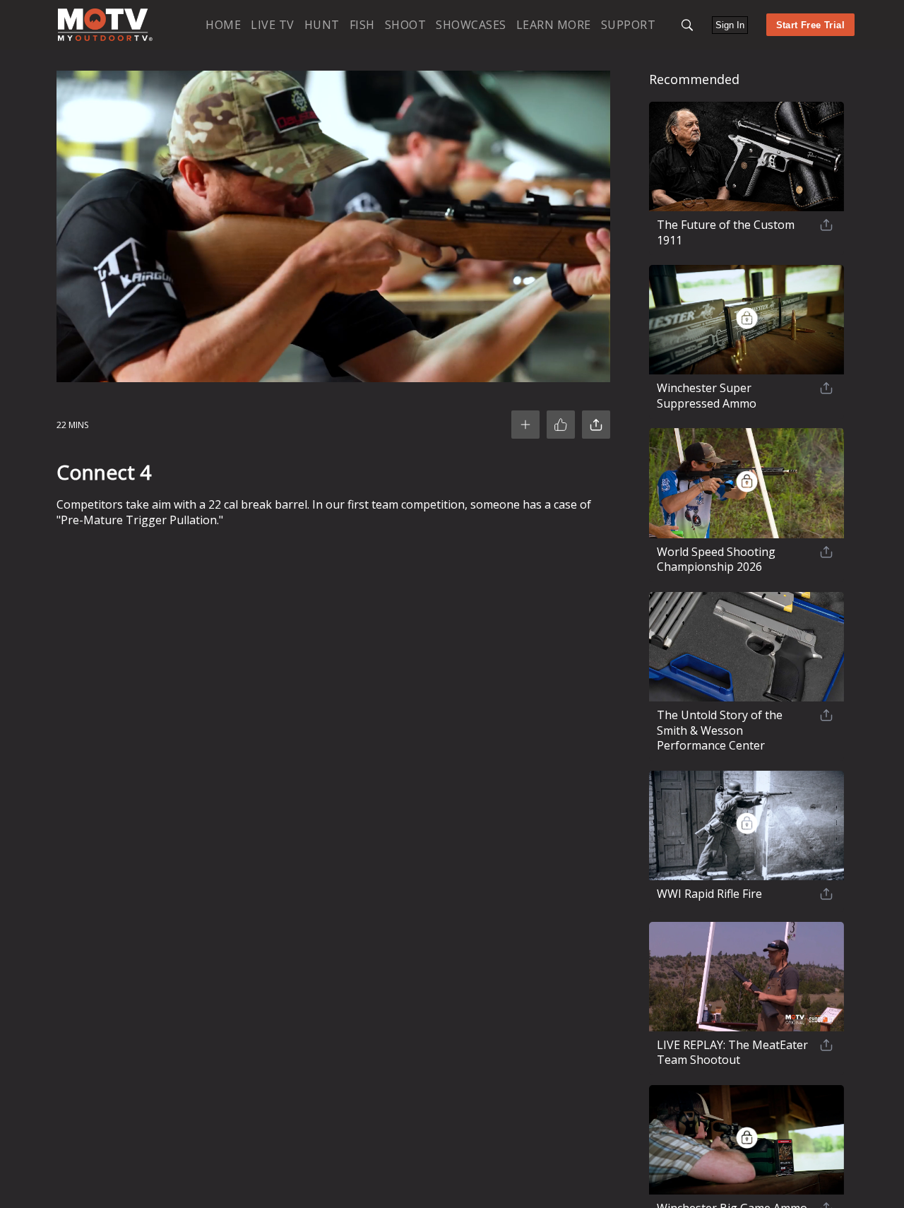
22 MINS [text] (72, 425)
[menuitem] (223, 24)
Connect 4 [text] (103, 471)
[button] (687, 25)
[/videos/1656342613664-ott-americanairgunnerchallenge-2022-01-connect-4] (105, 38)
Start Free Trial (810, 25)
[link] (105, 24)
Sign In (729, 25)
